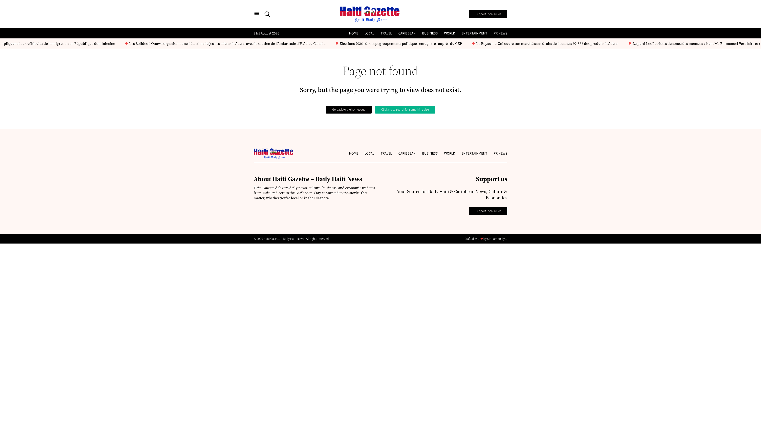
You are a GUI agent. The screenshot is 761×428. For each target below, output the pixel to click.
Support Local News (488, 14)
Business (430, 33)
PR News (500, 33)
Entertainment (474, 33)
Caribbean (407, 33)
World (449, 33)
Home (353, 33)
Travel (386, 33)
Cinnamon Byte (497, 239)
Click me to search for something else (405, 109)
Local (369, 33)
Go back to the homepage (348, 109)
